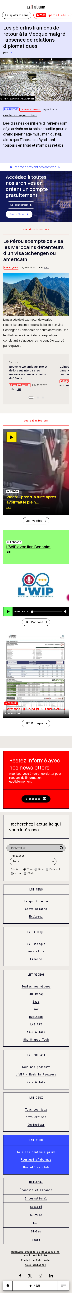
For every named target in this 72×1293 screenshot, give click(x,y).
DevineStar (36, 1124)
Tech (36, 1223)
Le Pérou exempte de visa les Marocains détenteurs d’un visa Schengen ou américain (33, 250)
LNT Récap (36, 994)
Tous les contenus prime (36, 1152)
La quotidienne (17, 15)
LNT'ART (36, 1024)
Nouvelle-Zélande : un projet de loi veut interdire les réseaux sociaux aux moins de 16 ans (28, 372)
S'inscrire (33, 798)
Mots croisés (36, 1117)
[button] (31, 397)
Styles (36, 1231)
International (30, 109)
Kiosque (11, 703)
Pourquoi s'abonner (36, 1160)
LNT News (36, 889)
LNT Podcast (34, 622)
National (36, 1182)
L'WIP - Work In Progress (36, 1074)
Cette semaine (36, 909)
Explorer (36, 917)
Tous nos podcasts (36, 1067)
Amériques (11, 267)
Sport (36, 1240)
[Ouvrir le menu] (63, 1286)
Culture (36, 1215)
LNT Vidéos (33, 520)
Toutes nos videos (36, 986)
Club (30, 873)
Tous (30, 869)
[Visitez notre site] (7, 1286)
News (41, 869)
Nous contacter (35, 1265)
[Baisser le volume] (65, 612)
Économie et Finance (36, 1190)
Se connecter (19, 204)
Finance (36, 959)
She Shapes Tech (36, 1039)
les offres (17, 214)
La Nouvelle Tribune (36, 5)
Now (36, 1009)
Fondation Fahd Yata (35, 1260)
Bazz (36, 1002)
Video (18, 873)
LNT (11, 53)
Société (36, 1207)
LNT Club (36, 1140)
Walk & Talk (36, 1032)
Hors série (36, 951)
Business (36, 1017)
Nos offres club (36, 1167)
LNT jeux (36, 1097)
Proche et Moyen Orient (20, 115)
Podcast (15, 542)
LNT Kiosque (34, 723)
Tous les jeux (36, 1109)
